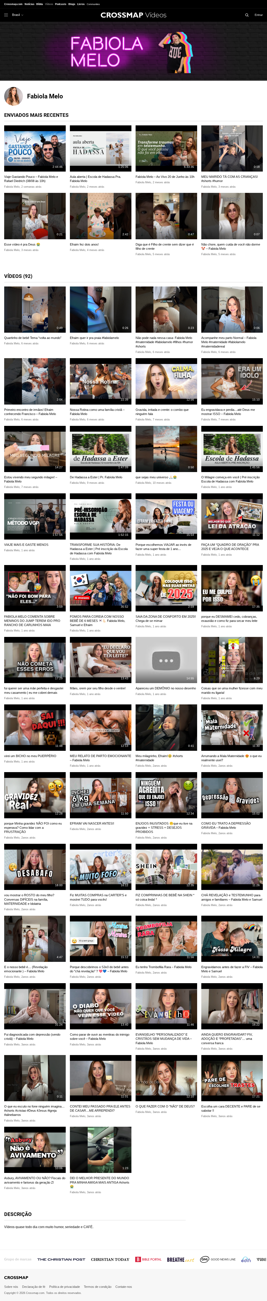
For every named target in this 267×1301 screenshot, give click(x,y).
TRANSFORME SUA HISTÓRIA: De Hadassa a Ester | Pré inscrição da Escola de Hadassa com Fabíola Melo (99, 549)
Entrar (259, 15)
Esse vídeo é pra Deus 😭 (22, 244)
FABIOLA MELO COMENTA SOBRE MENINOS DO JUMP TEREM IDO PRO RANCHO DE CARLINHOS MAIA (32, 621)
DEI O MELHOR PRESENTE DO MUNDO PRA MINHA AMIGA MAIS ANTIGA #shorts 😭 (99, 1182)
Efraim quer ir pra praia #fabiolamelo (94, 338)
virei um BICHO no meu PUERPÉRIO (30, 756)
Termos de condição (97, 1286)
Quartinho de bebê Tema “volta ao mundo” (32, 338)
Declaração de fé (33, 1286)
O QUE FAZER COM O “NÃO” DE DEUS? (165, 1106)
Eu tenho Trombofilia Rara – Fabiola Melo (163, 967)
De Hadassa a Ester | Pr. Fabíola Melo (96, 477)
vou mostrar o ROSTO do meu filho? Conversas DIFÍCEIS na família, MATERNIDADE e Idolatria (29, 899)
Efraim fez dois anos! (84, 244)
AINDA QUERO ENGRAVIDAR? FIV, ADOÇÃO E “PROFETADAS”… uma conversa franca (227, 1039)
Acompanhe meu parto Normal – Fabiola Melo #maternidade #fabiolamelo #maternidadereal (228, 342)
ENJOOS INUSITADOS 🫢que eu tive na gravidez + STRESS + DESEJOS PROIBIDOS (164, 828)
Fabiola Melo (12, 186)
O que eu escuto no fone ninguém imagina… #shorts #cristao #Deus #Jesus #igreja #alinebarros (34, 1111)
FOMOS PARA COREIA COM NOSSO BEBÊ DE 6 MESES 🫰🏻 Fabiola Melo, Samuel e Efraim (97, 621)
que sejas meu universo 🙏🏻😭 (156, 477)
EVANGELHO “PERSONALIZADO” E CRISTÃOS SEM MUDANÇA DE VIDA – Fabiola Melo (164, 1039)
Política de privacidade (64, 1286)
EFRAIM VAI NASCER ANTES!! (92, 823)
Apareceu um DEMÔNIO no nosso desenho (166, 688)
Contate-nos (123, 1286)
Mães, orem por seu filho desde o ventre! (98, 688)
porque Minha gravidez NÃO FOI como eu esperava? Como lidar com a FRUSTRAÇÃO (33, 828)
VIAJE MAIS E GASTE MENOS (26, 544)
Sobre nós (11, 1286)
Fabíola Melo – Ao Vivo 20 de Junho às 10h (165, 176)
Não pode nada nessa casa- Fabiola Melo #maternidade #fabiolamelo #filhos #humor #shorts (164, 342)
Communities (93, 4)
